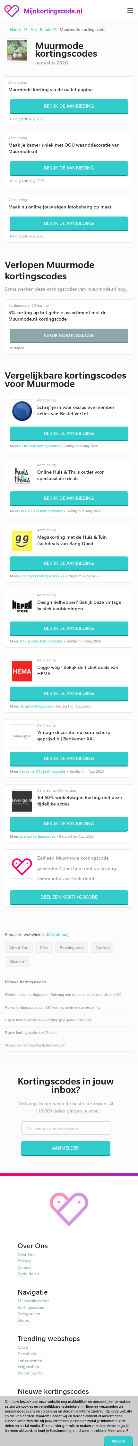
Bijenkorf (17, 961)
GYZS (23, 1347)
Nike (44, 947)
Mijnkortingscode (34, 1300)
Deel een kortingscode (69, 897)
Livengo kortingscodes (37, 836)
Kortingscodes (31, 1307)
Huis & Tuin (40, 29)
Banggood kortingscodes (39, 576)
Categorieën (29, 1313)
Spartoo (102, 947)
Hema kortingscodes (35, 706)
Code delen (28, 1273)
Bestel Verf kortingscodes (39, 446)
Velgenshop (28, 1366)
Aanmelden (66, 1148)
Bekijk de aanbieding (69, 106)
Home (15, 29)
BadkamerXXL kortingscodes (42, 771)
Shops (23, 1320)
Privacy (24, 1260)
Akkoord (118, 1441)
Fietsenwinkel (30, 1360)
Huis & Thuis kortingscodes (41, 511)
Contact (24, 1267)
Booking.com (72, 947)
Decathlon (27, 1353)
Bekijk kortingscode (69, 335)
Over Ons (26, 1254)
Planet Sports (30, 1372)
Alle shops (57, 934)
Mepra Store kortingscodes (41, 641)
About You (18, 947)
